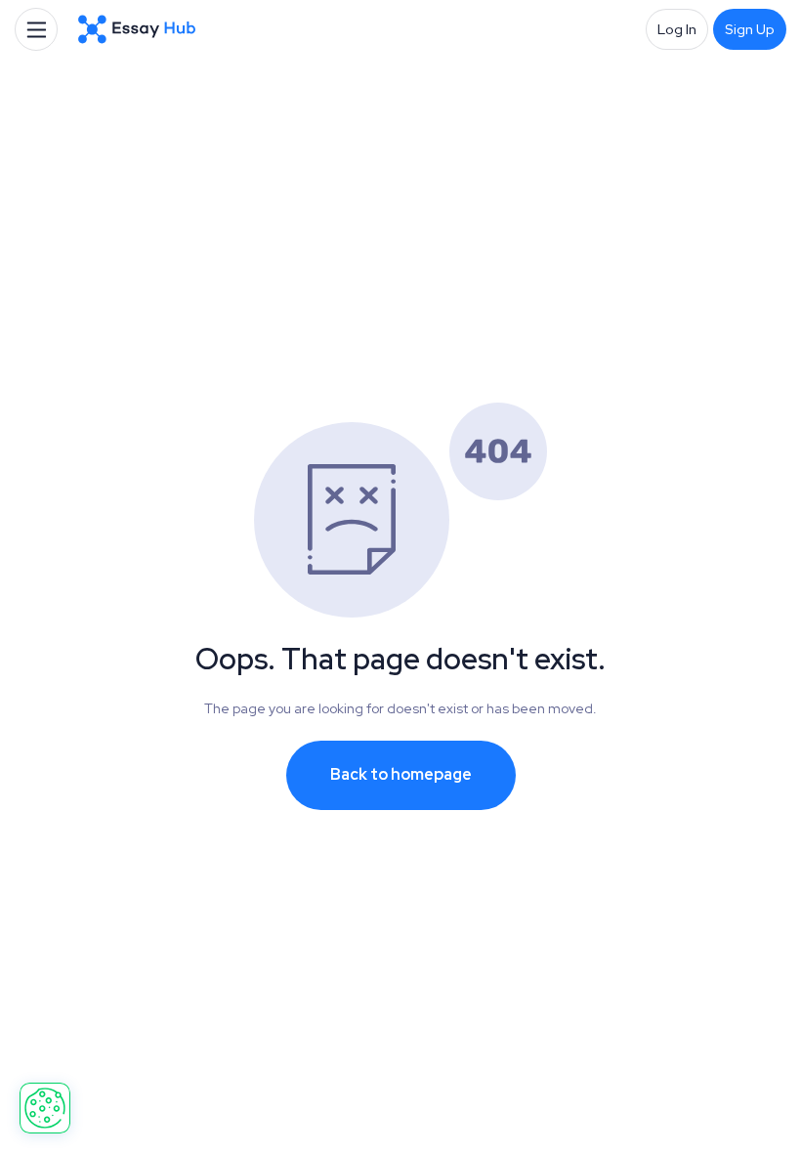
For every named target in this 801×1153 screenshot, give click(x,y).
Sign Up (750, 29)
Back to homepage (401, 774)
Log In (676, 29)
